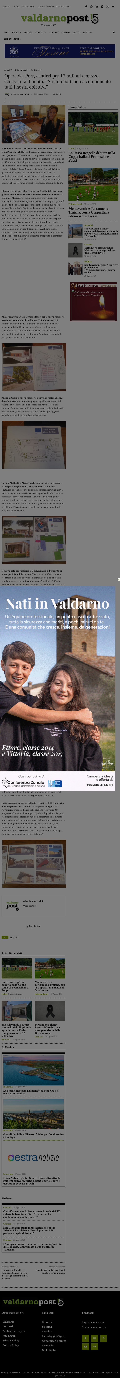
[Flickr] (113, 6)
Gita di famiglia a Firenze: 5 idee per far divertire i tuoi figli (33, 1136)
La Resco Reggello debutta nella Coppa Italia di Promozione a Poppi (15, 986)
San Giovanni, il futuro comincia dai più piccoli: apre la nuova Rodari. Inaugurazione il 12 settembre (16, 1030)
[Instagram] (91, 6)
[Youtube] (96, 6)
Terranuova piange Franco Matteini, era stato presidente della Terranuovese (47, 1029)
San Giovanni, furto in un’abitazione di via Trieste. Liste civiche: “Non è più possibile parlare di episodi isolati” (29, 1230)
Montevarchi (36, 70)
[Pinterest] (90, 95)
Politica (88, 262)
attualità (13, 937)
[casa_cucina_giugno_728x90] (60, 51)
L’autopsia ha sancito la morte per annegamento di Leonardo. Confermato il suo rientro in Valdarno (32, 1246)
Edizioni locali (21, 70)
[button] (114, 33)
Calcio (5, 994)
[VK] (97, 95)
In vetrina (8, 1087)
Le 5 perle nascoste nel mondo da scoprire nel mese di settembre (30, 1092)
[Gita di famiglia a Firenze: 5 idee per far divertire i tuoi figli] (33, 1114)
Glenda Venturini (21, 94)
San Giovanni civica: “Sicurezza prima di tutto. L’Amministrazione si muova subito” (101, 269)
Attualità (8, 70)
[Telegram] (102, 6)
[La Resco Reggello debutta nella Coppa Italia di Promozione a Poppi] (17, 968)
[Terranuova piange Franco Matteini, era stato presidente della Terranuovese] (50, 1011)
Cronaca (39, 1037)
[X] (83, 95)
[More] (112, 95)
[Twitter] (107, 6)
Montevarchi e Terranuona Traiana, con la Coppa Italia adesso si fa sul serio (50, 986)
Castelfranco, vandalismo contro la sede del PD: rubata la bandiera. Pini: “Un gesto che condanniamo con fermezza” (32, 1214)
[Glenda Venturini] (7, 94)
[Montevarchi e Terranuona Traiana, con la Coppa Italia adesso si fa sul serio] (50, 968)
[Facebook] (86, 6)
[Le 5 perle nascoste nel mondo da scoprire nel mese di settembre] (33, 1070)
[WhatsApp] (104, 95)
